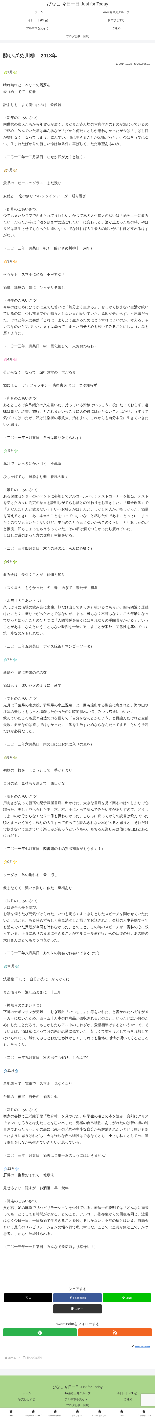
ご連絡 (128, 1399)
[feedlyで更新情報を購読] (40, 1332)
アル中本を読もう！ (77, 1399)
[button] (77, 1308)
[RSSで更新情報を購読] (115, 1332)
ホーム (27, 1393)
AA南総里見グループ (77, 1393)
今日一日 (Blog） (128, 1393)
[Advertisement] (104, 77)
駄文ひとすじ (26, 1399)
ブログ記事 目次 (77, 1405)
